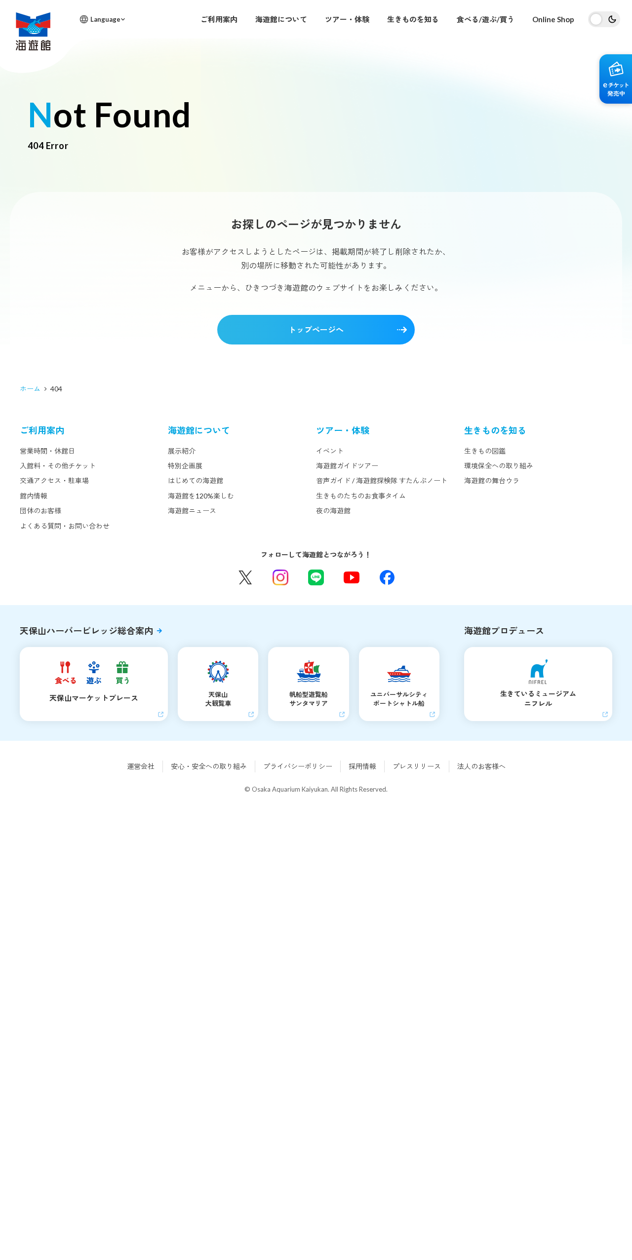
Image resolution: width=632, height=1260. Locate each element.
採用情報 (362, 766)
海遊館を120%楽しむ (201, 496)
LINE (316, 577)
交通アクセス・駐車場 (54, 480)
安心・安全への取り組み (209, 766)
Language (105, 19)
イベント (330, 451)
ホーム (30, 388)
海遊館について (281, 19)
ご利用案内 (218, 19)
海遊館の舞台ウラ (491, 480)
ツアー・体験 (347, 19)
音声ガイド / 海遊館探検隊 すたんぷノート (381, 480)
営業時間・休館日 (47, 451)
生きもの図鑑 (485, 451)
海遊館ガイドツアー (347, 465)
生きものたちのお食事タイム (361, 496)
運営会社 (141, 766)
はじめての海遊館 (195, 480)
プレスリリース (417, 766)
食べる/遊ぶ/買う (485, 19)
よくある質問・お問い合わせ (65, 526)
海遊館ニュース (192, 510)
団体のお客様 (40, 510)
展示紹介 (182, 451)
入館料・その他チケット (58, 465)
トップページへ (316, 329)
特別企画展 (185, 465)
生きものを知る (413, 19)
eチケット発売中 (615, 79)
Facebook (387, 577)
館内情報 (33, 496)
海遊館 (33, 31)
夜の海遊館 (333, 510)
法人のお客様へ (481, 766)
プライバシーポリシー (297, 766)
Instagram (280, 577)
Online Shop (553, 19)
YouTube (351, 577)
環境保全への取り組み (498, 465)
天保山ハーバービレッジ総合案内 (86, 630)
